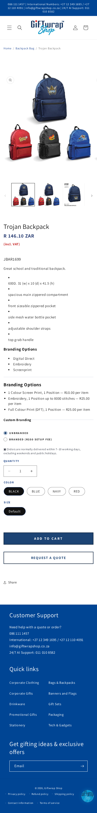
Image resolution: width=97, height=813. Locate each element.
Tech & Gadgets (60, 725)
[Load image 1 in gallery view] (23, 194)
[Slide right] (92, 196)
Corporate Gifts (21, 693)
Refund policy (40, 794)
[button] (9, 28)
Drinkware (17, 704)
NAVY (57, 491)
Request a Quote (48, 557)
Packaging (56, 714)
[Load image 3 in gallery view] (73, 194)
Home (7, 48)
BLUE (36, 491)
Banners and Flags (62, 693)
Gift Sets (54, 704)
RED (77, 491)
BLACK (14, 491)
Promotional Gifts (23, 714)
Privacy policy (16, 794)
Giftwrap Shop (53, 788)
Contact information (20, 803)
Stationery (17, 725)
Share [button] (12, 582)
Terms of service (50, 803)
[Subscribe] (82, 766)
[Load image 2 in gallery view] (48, 194)
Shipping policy (64, 794)
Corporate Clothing (24, 682)
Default (15, 511)
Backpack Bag (25, 48)
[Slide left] (5, 196)
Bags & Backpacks (61, 682)
